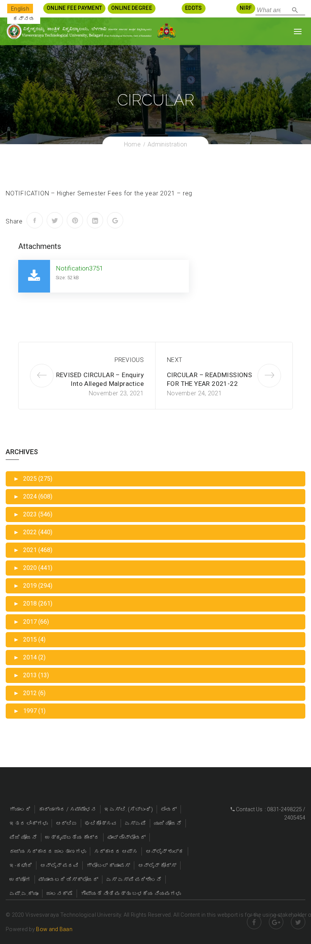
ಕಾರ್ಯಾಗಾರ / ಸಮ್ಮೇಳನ (67, 809)
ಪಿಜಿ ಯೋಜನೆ (23, 837)
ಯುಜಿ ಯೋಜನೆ (168, 823)
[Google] (115, 220)
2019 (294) (32, 585)
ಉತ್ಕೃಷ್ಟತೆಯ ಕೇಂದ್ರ (72, 837)
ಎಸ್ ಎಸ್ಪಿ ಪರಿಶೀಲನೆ (134, 879)
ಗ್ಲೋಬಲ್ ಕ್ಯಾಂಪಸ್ (108, 865)
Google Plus (276, 922)
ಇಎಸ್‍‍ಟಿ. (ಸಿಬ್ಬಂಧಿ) (128, 809)
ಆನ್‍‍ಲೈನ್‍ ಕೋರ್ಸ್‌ (157, 865)
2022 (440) (32, 532)
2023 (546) (32, 514)
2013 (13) (31, 675)
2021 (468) (32, 550)
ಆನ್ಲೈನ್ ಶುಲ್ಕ (165, 851)
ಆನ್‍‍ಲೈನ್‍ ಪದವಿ (59, 865)
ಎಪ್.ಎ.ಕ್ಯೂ (23, 894)
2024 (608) (32, 496)
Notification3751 (79, 268)
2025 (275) (32, 478)
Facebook (254, 922)
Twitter (298, 922)
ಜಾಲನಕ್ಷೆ (59, 894)
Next (174, 359)
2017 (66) (31, 621)
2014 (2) (29, 657)
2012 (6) (29, 693)
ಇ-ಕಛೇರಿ (20, 865)
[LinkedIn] (95, 220)
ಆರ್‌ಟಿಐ (66, 823)
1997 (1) (29, 710)
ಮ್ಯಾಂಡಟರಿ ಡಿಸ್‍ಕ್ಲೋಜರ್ (68, 879)
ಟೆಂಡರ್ (169, 809)
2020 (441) (32, 567)
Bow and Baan (54, 929)
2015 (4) (29, 639)
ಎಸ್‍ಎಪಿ (135, 823)
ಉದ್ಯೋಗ (20, 879)
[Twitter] (55, 220)
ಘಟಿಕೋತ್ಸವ (101, 823)
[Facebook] (35, 220)
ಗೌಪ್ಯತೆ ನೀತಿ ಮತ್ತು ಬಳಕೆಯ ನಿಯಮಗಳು (131, 894)
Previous (129, 359)
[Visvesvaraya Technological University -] (79, 31)
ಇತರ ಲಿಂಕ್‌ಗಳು (28, 823)
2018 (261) (32, 603)
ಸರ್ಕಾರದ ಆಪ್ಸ (116, 851)
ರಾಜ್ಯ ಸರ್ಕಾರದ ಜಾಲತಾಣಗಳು (47, 851)
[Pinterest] (75, 220)
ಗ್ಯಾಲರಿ (20, 809)
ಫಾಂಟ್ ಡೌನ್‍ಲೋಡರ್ (126, 837)
